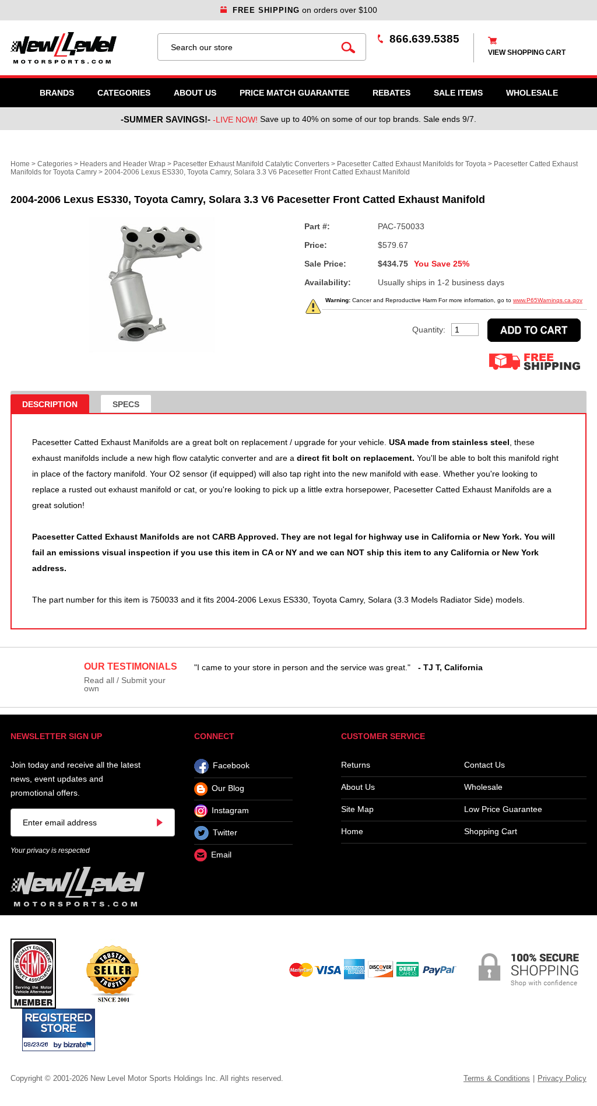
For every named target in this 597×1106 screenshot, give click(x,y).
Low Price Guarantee (503, 809)
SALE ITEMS (458, 92)
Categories (123, 92)
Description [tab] (50, 404)
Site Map (357, 809)
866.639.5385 (424, 39)
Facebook (231, 766)
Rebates (391, 92)
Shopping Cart (490, 831)
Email (221, 855)
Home (20, 164)
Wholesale (483, 787)
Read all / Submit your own (125, 684)
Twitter (225, 832)
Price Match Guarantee (294, 92)
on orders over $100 (305, 10)
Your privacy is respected (50, 850)
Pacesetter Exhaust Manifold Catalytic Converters (251, 164)
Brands (57, 92)
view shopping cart (527, 52)
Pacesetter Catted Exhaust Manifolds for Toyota (411, 164)
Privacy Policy (562, 1078)
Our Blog (228, 788)
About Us (195, 92)
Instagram (230, 810)
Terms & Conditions (496, 1078)
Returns (355, 765)
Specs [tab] (126, 404)
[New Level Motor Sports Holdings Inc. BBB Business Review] (112, 973)
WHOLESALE (532, 92)
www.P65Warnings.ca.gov (547, 300)
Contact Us (484, 765)
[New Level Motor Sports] (78, 48)
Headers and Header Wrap (123, 164)
